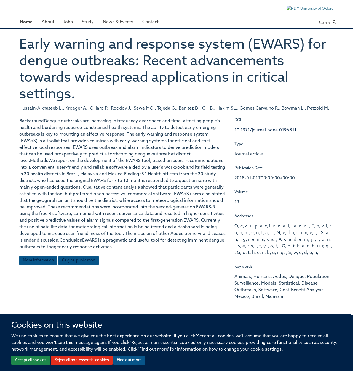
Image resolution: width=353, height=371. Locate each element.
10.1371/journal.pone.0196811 (265, 130)
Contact (150, 22)
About (48, 22)
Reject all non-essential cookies (81, 360)
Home (26, 22)
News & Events (118, 22)
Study (88, 22)
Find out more (129, 360)
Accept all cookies (30, 360)
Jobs (68, 22)
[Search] (334, 23)
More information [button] (38, 260)
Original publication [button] (78, 260)
